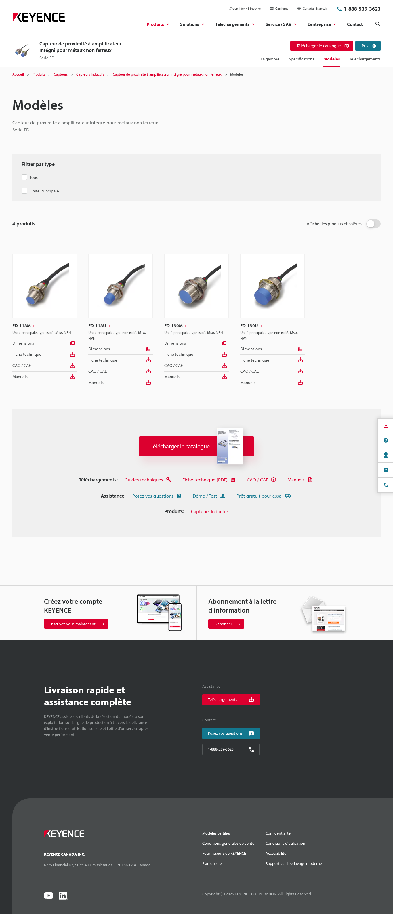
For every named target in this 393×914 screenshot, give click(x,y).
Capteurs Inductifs (210, 511)
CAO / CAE (21, 365)
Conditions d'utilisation (285, 843)
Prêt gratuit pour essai (259, 496)
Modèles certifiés (216, 833)
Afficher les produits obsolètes (334, 223)
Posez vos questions (152, 496)
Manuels (20, 376)
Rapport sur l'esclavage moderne (294, 863)
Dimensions (23, 343)
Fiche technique (26, 354)
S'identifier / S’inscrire (245, 8)
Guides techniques (144, 480)
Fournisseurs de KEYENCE (224, 853)
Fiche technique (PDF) (205, 480)
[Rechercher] (378, 24)
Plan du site (212, 863)
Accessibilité (276, 853)
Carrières (281, 8)
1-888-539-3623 (362, 8)
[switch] (373, 223)
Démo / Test (205, 496)
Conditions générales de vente (228, 843)
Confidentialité (278, 833)
